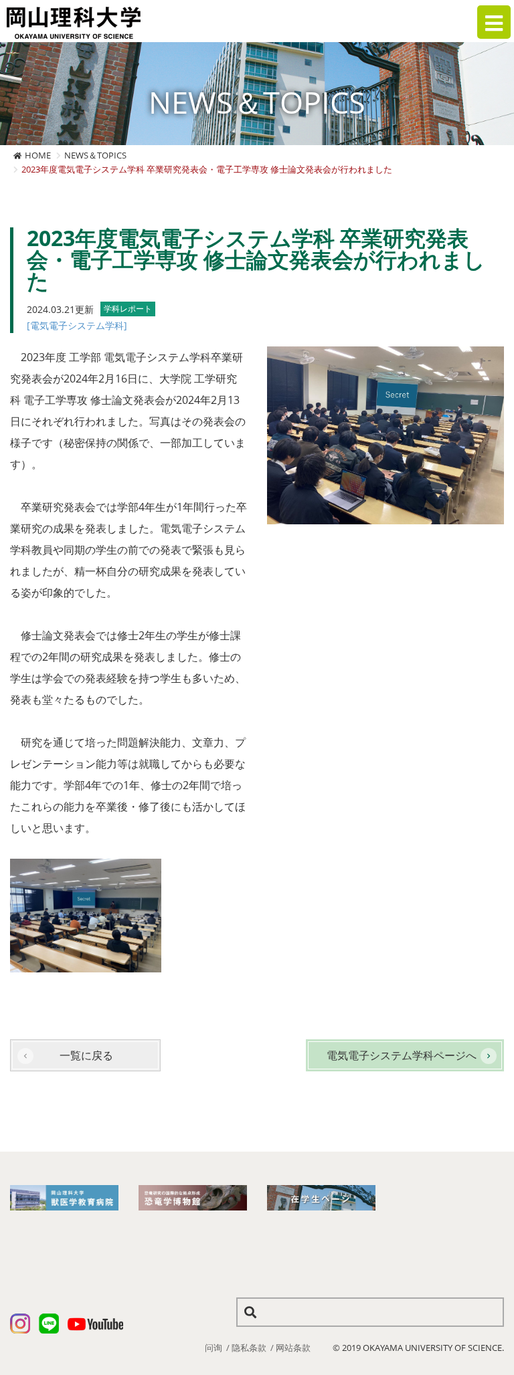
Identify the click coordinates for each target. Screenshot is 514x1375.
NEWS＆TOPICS (95, 155)
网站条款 (293, 1348)
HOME (38, 155)
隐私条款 (249, 1348)
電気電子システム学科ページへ (402, 1055)
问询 (213, 1348)
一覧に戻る (86, 1055)
